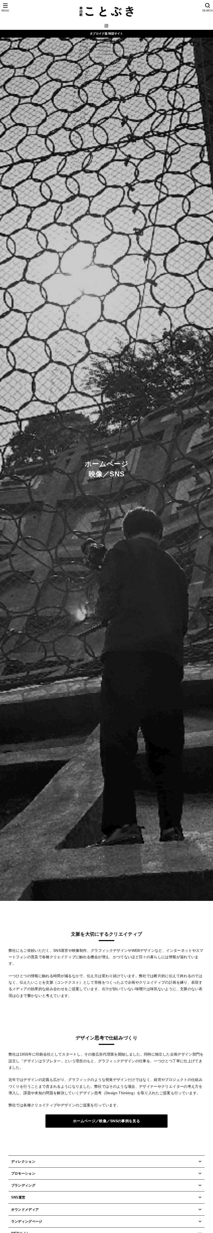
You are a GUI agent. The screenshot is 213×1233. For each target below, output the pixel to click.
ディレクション (23, 1161)
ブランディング (23, 1185)
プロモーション (23, 1173)
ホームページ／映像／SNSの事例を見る (106, 1121)
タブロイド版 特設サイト (106, 33)
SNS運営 (18, 1197)
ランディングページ (26, 1221)
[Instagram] (106, 26)
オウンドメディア (25, 1209)
